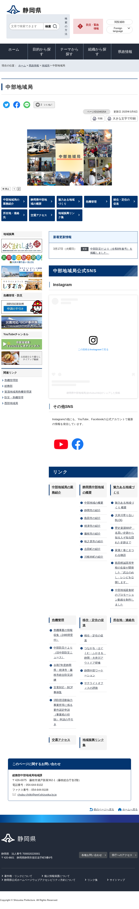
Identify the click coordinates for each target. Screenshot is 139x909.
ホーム (13, 49)
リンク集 (92, 879)
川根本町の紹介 (93, 556)
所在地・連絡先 (11, 215)
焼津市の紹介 (92, 525)
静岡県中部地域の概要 (39, 201)
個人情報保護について (57, 876)
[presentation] (14, 188)
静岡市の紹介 (92, 510)
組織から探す (97, 51)
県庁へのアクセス (122, 855)
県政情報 (125, 52)
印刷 (100, 118)
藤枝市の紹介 (92, 533)
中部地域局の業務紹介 (11, 201)
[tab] (14, 188)
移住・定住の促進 (121, 201)
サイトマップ (117, 879)
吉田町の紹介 (92, 549)
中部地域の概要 (93, 502)
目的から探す (42, 51)
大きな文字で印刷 (124, 118)
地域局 (45, 65)
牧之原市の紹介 (93, 541)
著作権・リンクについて (18, 876)
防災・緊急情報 (92, 26)
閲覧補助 (119, 21)
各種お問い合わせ (92, 855)
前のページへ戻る (104, 809)
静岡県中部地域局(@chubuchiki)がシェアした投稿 (93, 392)
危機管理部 (11, 380)
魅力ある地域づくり (66, 201)
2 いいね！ (47, 104)
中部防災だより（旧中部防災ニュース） (63, 652)
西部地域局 (11, 403)
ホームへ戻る (130, 809)
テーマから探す (69, 51)
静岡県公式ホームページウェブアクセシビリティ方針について (39, 879)
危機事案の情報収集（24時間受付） (63, 635)
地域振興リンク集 (66, 215)
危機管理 (91, 201)
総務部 (8, 386)
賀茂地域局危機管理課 (18, 391)
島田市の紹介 (92, 518)
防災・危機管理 (13, 397)
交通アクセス (39, 215)
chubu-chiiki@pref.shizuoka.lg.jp (37, 794)
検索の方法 (66, 26)
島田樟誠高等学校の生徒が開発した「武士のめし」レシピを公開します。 (124, 572)
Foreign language (118, 29)
